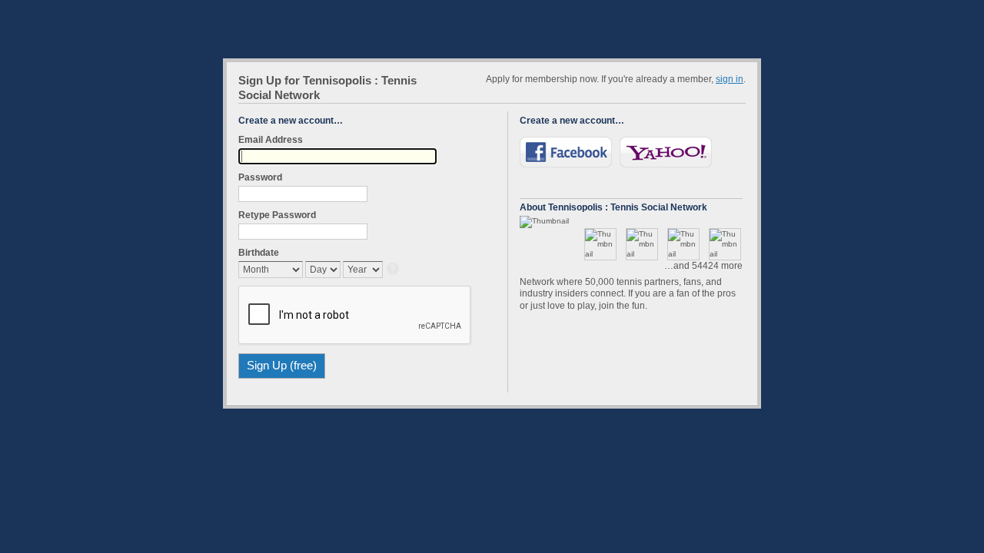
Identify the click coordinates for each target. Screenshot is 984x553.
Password (260, 177)
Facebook (566, 152)
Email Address (270, 139)
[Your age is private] (394, 270)
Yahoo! (666, 152)
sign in (729, 79)
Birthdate (258, 252)
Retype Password (277, 215)
